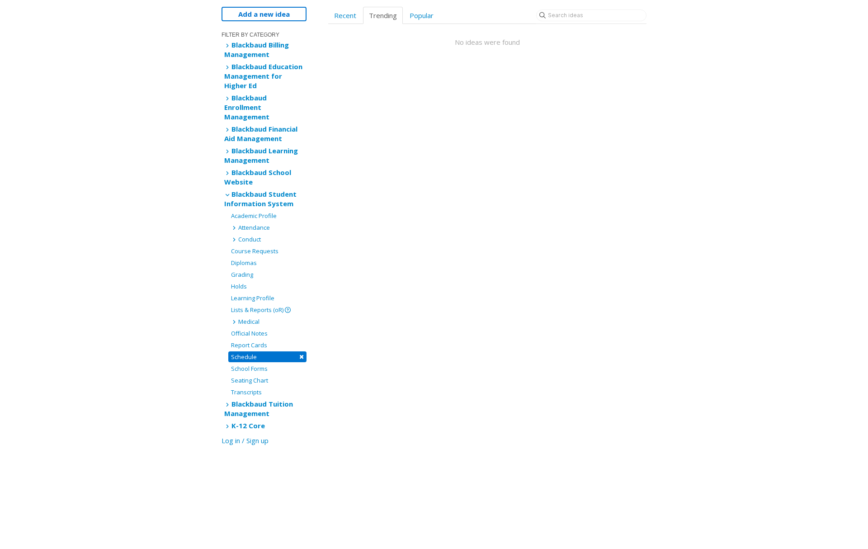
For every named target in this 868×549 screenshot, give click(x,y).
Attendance (253, 227)
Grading (242, 274)
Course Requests (254, 251)
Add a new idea (264, 14)
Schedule (267, 356)
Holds (239, 286)
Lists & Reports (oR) (258, 310)
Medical (248, 321)
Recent (345, 15)
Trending (383, 15)
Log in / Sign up (245, 440)
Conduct (249, 239)
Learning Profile (252, 298)
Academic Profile (254, 216)
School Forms (249, 368)
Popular (422, 15)
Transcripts (246, 392)
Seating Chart (249, 380)
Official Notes (249, 333)
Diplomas (244, 263)
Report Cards (249, 345)
